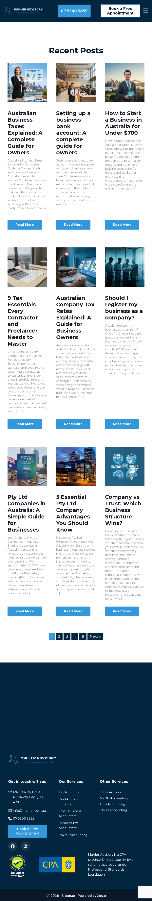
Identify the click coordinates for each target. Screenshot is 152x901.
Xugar (101, 896)
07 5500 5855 (74, 11)
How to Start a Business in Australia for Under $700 (123, 123)
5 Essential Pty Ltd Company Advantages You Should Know (73, 513)
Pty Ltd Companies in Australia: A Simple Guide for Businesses (27, 513)
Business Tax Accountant (68, 825)
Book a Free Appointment (120, 10)
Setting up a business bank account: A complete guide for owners (73, 133)
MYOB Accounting (114, 798)
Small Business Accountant (70, 813)
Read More (24, 225)
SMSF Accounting (113, 792)
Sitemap (68, 896)
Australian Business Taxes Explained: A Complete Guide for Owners (25, 133)
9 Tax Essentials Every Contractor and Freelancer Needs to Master (23, 321)
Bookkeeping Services (69, 801)
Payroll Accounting (73, 835)
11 (83, 636)
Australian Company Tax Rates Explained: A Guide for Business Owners (75, 317)
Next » (95, 636)
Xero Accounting (112, 804)
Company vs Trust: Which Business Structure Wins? (123, 510)
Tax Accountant (71, 792)
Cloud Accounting (113, 810)
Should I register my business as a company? (124, 308)
